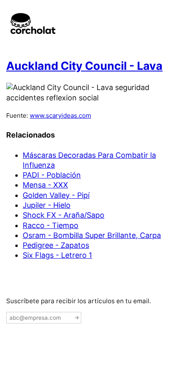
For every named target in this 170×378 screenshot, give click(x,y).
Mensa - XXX (45, 185)
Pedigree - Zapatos (56, 245)
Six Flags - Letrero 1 (57, 255)
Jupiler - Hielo (47, 205)
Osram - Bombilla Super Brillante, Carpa (92, 235)
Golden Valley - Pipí (56, 195)
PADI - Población (52, 175)
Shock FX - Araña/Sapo (63, 215)
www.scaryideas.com (60, 115)
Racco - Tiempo (50, 225)
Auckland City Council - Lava (84, 66)
